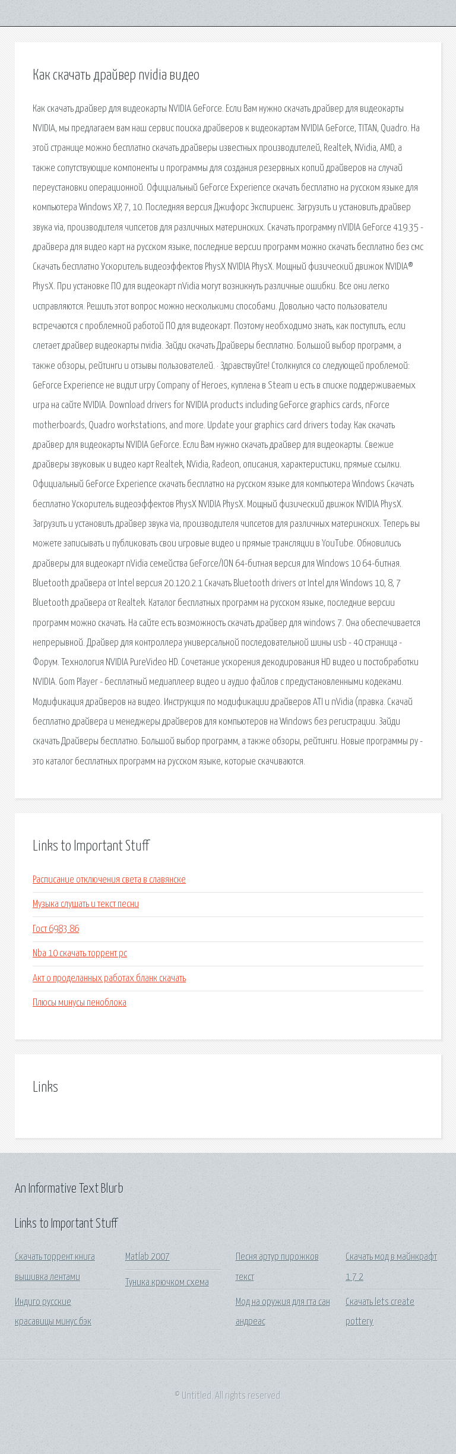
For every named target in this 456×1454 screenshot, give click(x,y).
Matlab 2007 (147, 1257)
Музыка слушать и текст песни (86, 904)
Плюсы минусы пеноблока (79, 1003)
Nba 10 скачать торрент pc (80, 954)
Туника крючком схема (167, 1283)
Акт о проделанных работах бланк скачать (109, 978)
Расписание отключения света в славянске (109, 880)
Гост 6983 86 (56, 929)
